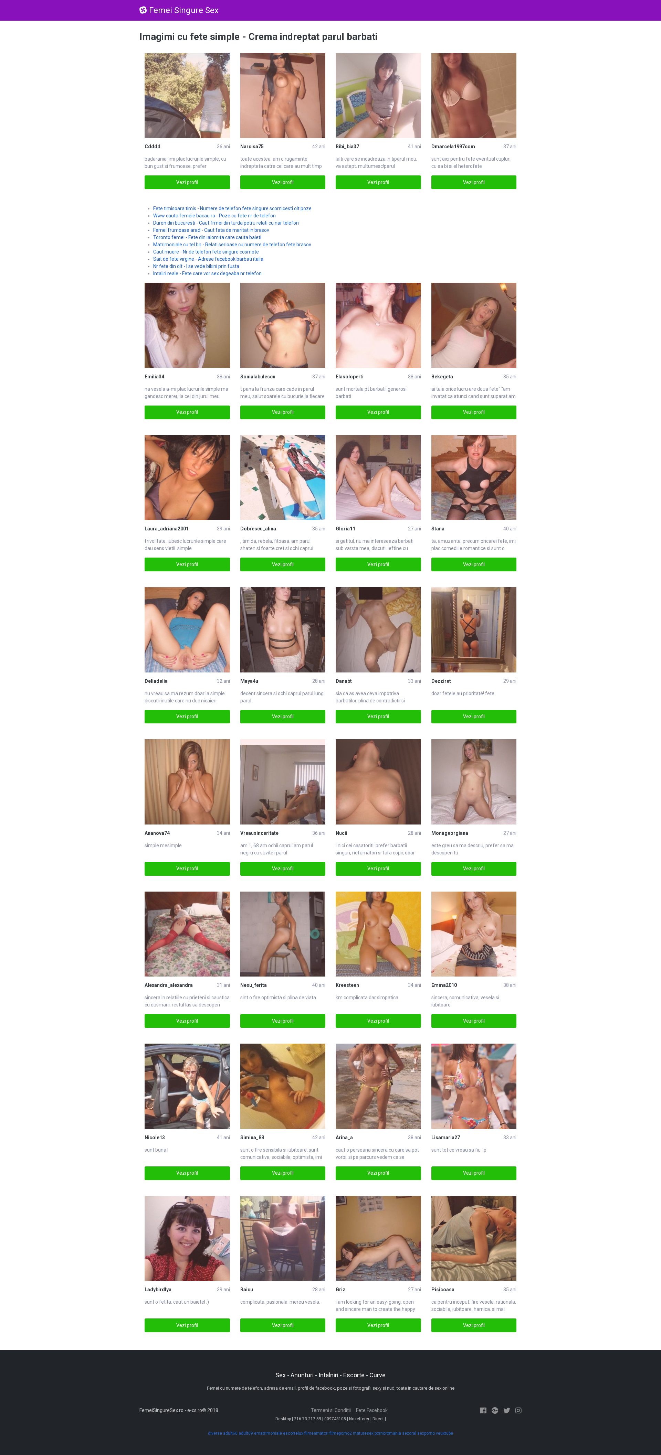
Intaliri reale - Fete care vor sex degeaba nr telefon (207, 273)
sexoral (409, 1433)
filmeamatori (316, 1433)
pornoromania (388, 1433)
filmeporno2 (340, 1433)
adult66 (230, 1433)
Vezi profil (187, 182)
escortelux (293, 1433)
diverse (215, 1433)
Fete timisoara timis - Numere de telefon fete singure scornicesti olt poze (232, 208)
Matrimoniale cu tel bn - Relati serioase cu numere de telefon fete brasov (232, 244)
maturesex (363, 1433)
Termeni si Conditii (331, 1410)
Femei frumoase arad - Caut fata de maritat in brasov (211, 230)
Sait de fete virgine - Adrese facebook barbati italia (208, 259)
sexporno (426, 1433)
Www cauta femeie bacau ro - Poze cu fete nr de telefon (214, 215)
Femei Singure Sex (184, 10)
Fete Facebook (372, 1410)
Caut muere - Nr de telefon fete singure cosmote (206, 252)
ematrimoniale (268, 1433)
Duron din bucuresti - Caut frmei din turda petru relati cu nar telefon (226, 223)
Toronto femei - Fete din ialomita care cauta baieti (207, 237)
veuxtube (444, 1433)
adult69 (246, 1433)
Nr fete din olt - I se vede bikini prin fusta (196, 266)
